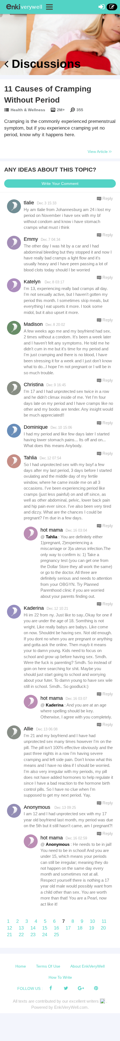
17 (68, 928)
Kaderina (54, 705)
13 (21, 928)
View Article (98, 151)
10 (92, 921)
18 (79, 928)
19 (91, 928)
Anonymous (57, 844)
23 (32, 934)
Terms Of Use (48, 966)
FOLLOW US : (30, 988)
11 (104, 921)
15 (44, 928)
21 (9, 934)
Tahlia (51, 536)
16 (56, 928)
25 (56, 934)
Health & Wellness (28, 110)
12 (9, 928)
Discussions (44, 63)
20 (103, 928)
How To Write (60, 977)
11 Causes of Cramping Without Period (47, 94)
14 (32, 928)
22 (21, 934)
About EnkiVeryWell (87, 966)
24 (44, 934)
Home (20, 966)
